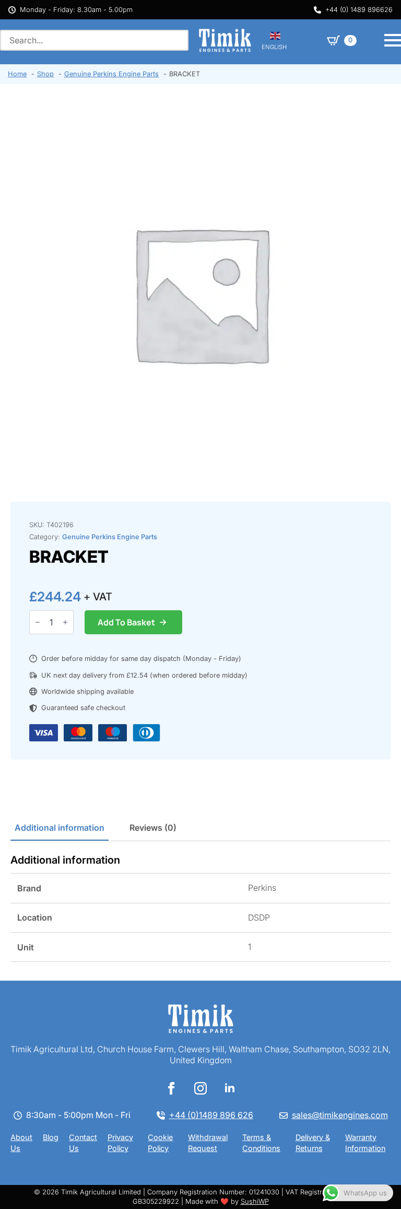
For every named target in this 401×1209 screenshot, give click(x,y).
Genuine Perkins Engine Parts (109, 537)
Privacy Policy (120, 1143)
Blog (50, 1137)
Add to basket (126, 622)
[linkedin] (229, 1088)
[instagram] (200, 1088)
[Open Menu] (392, 40)
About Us (21, 1143)
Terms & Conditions (261, 1143)
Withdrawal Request (208, 1143)
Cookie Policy (160, 1143)
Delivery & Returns (313, 1143)
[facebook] (171, 1088)
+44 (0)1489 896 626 (211, 1115)
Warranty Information (365, 1143)
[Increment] (65, 622)
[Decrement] (37, 622)
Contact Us (83, 1143)
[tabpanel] (200, 908)
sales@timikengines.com (340, 1115)
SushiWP (255, 1201)
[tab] (59, 828)
